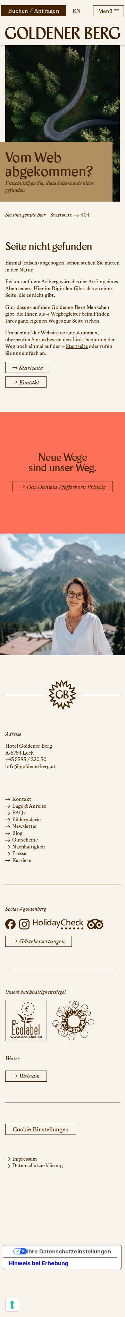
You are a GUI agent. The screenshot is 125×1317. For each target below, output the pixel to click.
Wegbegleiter (66, 314)
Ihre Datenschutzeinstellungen (69, 1251)
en (76, 11)
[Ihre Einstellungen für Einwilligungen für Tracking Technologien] (12, 1304)
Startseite (61, 215)
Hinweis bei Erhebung (38, 1263)
